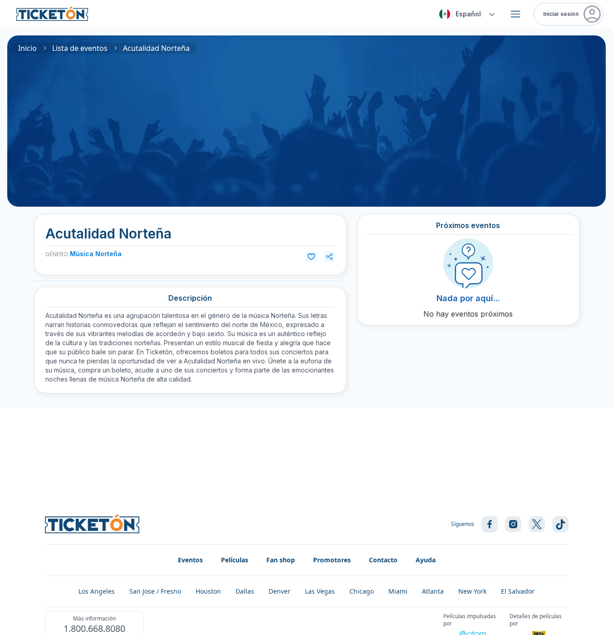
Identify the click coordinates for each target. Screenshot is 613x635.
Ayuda (426, 560)
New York (472, 591)
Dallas (244, 591)
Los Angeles (96, 591)
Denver (279, 591)
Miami (397, 591)
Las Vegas (320, 591)
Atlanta (433, 591)
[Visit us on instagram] (513, 524)
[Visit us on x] (537, 524)
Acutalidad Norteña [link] (156, 48)
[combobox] (465, 14)
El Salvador (518, 591)
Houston (208, 591)
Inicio (27, 48)
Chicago (361, 591)
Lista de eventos (80, 48)
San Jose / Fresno (155, 591)
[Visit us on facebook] (489, 524)
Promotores (332, 560)
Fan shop (280, 560)
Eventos (190, 560)
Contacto (383, 560)
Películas (234, 560)
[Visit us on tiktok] (560, 524)
